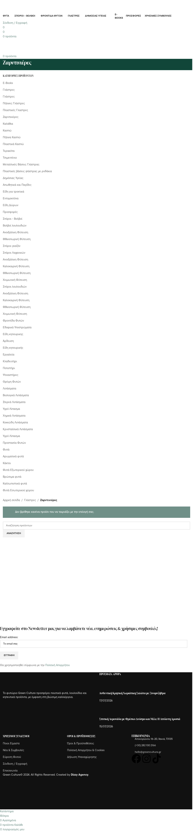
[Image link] (23, 681)
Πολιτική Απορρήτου (57, 665)
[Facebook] (136, 758)
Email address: (9, 637)
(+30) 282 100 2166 (145, 745)
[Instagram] (146, 758)
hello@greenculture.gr (148, 752)
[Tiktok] (156, 758)
